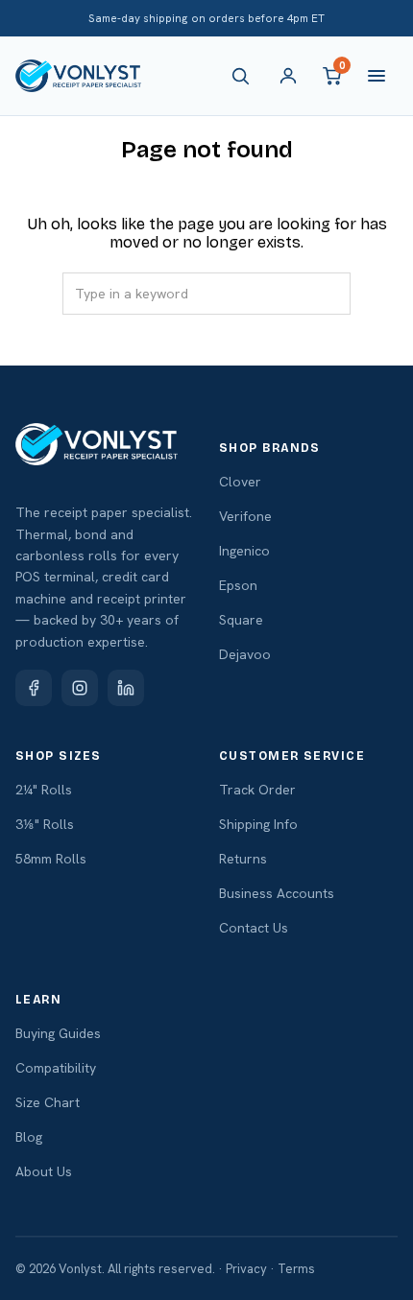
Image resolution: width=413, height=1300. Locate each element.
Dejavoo (245, 654)
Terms (296, 1269)
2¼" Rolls (43, 789)
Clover (240, 481)
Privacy (246, 1269)
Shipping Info (258, 824)
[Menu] (376, 76)
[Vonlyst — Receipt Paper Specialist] (78, 75)
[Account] (288, 76)
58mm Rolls (50, 858)
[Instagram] (79, 688)
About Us (43, 1171)
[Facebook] (33, 688)
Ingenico (244, 550)
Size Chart (47, 1102)
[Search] (244, 76)
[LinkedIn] (126, 688)
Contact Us (253, 927)
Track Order (257, 789)
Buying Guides (58, 1033)
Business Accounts (276, 893)
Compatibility (55, 1067)
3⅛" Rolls (44, 824)
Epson (238, 585)
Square (241, 619)
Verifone (245, 516)
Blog (28, 1137)
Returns (243, 858)
